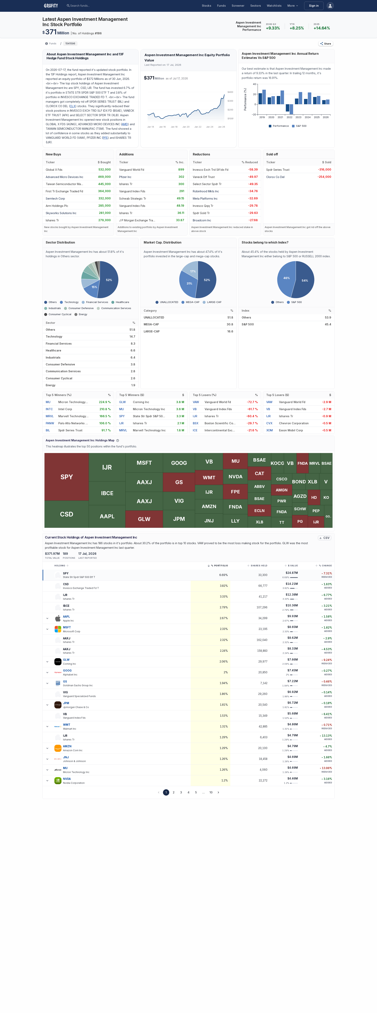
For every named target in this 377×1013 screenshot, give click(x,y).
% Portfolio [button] (219, 566)
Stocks (206, 5)
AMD (125, 124)
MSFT (67, 627)
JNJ (66, 757)
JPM (66, 703)
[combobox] (100, 5)
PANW (50, 423)
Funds (221, 5)
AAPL (66, 616)
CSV (326, 537)
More (291, 5)
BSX (195, 423)
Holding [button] (59, 565)
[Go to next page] (218, 792)
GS (65, 681)
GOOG (67, 670)
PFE (105, 137)
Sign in (314, 5)
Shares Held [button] (259, 565)
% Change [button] (325, 565)
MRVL (50, 416)
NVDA (67, 778)
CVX (269, 423)
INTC (49, 409)
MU (48, 402)
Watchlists (274, 5)
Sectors (255, 5)
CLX (72, 106)
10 (211, 792)
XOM (269, 430)
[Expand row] (47, 618)
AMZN (67, 746)
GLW (122, 402)
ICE (195, 430)
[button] (325, 43)
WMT (66, 724)
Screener (238, 5)
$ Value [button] (293, 565)
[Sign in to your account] (330, 5)
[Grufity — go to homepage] (54, 6)
